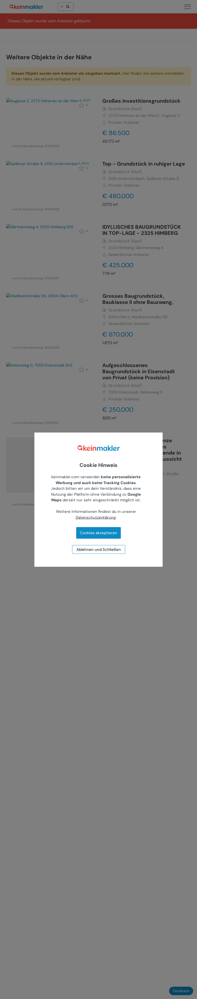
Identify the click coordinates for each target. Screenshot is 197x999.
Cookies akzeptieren (98, 532)
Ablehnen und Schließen (98, 549)
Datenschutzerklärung (96, 517)
